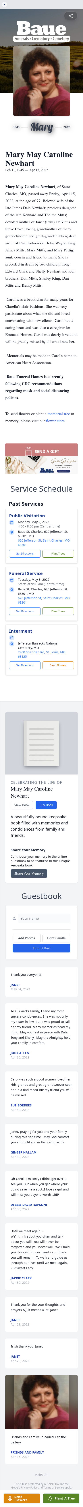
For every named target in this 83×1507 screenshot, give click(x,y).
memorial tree (59, 413)
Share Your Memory (29, 873)
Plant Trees (58, 553)
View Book (21, 805)
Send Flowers (58, 665)
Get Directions (25, 553)
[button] (41, 1402)
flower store (55, 420)
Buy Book (46, 805)
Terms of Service (53, 1487)
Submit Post (41, 948)
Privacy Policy (29, 1487)
